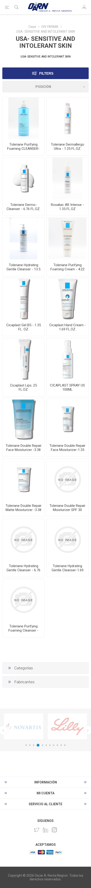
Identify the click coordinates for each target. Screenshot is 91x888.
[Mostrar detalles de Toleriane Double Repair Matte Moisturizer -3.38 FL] (23, 479)
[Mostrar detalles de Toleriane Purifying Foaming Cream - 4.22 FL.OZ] (67, 238)
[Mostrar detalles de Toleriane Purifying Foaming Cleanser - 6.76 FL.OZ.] (23, 600)
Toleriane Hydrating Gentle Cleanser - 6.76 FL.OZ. (23, 570)
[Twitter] (36, 830)
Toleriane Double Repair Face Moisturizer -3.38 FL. (24, 450)
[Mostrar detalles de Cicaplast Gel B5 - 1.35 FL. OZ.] (23, 298)
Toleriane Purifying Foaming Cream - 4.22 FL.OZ (67, 269)
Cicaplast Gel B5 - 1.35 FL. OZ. (23, 327)
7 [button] (50, 745)
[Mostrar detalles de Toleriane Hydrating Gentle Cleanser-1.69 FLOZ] (67, 539)
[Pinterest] (45, 830)
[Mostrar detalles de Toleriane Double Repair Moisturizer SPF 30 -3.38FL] (67, 479)
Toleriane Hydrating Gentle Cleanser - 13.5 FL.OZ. (23, 269)
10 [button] (61, 745)
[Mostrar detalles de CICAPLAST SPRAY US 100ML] (67, 359)
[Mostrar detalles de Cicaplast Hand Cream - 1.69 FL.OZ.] (67, 298)
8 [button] (53, 745)
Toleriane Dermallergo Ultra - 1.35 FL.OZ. (67, 146)
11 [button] (65, 745)
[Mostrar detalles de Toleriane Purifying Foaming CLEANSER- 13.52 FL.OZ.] (23, 118)
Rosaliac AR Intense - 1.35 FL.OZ (67, 207)
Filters (46, 73)
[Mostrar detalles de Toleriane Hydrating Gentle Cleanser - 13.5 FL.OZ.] (23, 238)
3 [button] (33, 745)
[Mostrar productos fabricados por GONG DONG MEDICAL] (67, 726)
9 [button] (57, 745)
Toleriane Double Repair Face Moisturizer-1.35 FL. (67, 450)
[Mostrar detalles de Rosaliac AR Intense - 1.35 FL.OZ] (67, 178)
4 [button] (38, 745)
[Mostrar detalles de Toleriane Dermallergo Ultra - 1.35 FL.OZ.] (67, 118)
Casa (32, 27)
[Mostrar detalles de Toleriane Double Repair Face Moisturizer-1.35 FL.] (67, 419)
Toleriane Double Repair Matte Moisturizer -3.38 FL (24, 510)
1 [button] (26, 745)
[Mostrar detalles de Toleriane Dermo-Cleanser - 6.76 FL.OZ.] (23, 178)
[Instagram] (54, 830)
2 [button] (30, 745)
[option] (24, 726)
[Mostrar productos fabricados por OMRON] (23, 726)
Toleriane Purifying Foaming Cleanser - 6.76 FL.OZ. (23, 630)
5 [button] (42, 745)
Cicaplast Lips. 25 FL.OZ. (23, 387)
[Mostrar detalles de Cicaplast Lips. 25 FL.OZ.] (23, 359)
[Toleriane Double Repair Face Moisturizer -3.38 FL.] (23, 419)
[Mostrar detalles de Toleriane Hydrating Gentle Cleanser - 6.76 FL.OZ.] (23, 539)
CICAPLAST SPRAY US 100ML (67, 387)
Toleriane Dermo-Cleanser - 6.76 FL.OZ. (23, 207)
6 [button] (46, 745)
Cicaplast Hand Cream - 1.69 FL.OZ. (67, 327)
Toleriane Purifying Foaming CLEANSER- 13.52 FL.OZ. (23, 148)
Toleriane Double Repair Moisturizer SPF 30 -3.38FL (67, 510)
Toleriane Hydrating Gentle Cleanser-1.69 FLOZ (68, 570)
